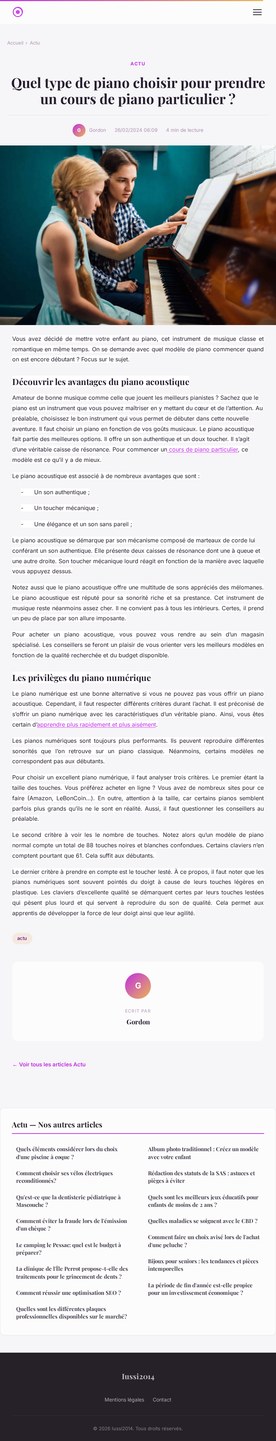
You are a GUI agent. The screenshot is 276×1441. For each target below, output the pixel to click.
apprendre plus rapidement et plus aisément (96, 724)
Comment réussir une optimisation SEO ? (68, 1292)
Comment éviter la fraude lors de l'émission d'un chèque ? (71, 1224)
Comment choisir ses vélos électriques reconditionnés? (64, 1176)
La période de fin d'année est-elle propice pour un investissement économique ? (200, 1289)
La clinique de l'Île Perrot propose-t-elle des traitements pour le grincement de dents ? (72, 1272)
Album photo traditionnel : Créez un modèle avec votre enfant (203, 1152)
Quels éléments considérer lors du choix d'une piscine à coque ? (67, 1152)
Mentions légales (124, 1399)
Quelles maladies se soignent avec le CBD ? (202, 1220)
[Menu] (257, 12)
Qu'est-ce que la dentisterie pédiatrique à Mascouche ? (68, 1201)
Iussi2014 (138, 1376)
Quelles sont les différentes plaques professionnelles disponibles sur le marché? (71, 1312)
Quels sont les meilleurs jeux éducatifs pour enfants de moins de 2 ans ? (203, 1201)
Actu (35, 43)
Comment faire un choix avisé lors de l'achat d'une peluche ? (203, 1240)
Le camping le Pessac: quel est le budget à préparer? (68, 1248)
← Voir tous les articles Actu (49, 1064)
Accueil (15, 43)
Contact (162, 1399)
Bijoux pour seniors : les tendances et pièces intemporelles (203, 1264)
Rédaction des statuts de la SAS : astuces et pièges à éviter (201, 1176)
